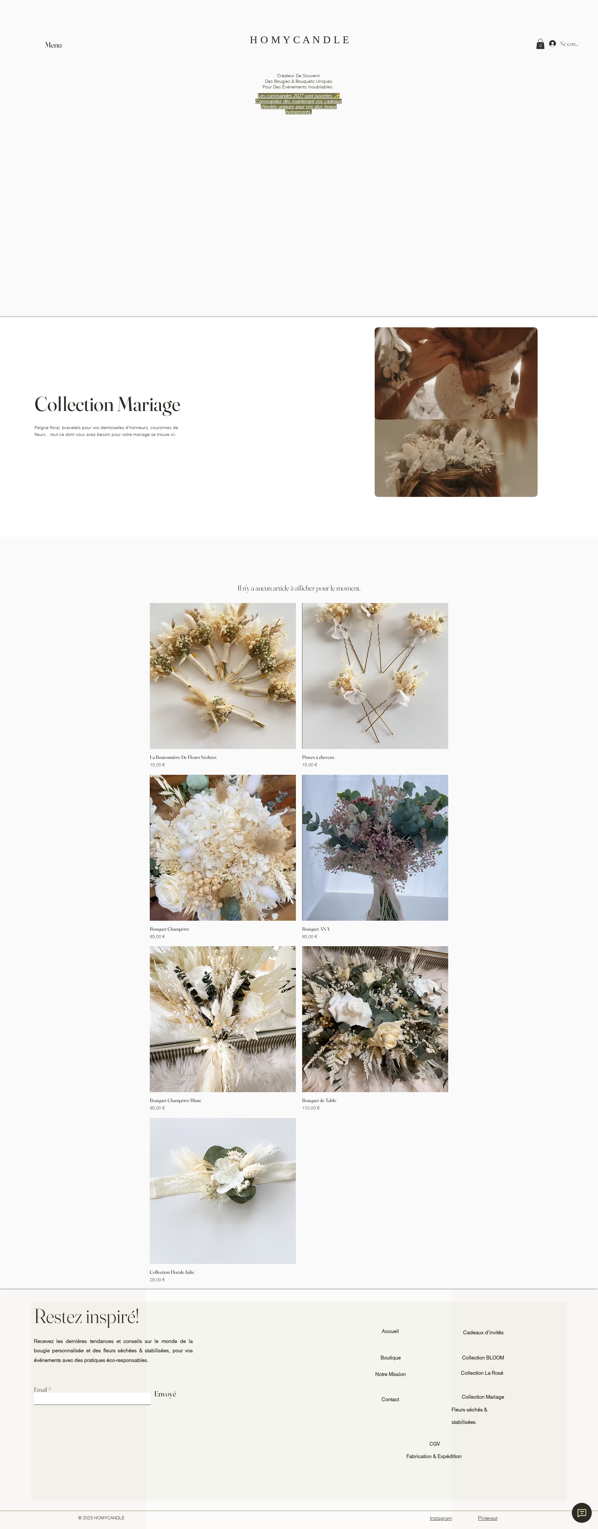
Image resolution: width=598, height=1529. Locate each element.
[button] (54, 45)
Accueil (390, 1331)
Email (40, 1389)
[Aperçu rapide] (223, 676)
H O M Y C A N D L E (299, 39)
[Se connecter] (552, 43)
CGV (435, 1444)
